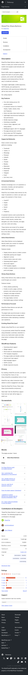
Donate (17, 632)
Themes (17, 617)
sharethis (24, 555)
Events (17, 630)
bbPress (4, 645)
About (3, 614)
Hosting (3, 620)
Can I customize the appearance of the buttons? (9, 473)
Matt (3, 643)
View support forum (6, 605)
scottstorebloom (9, 525)
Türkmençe (8, 654)
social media (23, 558)
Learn (3, 627)
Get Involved (18, 627)
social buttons (16, 558)
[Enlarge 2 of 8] (11, 417)
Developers (4, 632)
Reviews (5, 42)
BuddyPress (5, 648)
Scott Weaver (8, 530)
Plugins (17, 620)
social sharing (23, 561)
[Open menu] (25, 2)
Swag (17, 635)
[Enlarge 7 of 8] (24, 427)
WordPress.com (6, 640)
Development (6, 49)
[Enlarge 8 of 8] (24, 437)
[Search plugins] (17, 11)
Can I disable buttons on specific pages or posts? (8, 479)
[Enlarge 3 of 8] (11, 430)
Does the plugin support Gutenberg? (11, 490)
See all (25, 591)
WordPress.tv (5, 635)
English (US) (24, 552)
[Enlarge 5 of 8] (24, 405)
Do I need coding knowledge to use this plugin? (9, 502)
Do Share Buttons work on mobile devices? (7, 468)
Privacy (3, 622)
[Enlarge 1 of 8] (11, 405)
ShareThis (6, 28)
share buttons (17, 555)
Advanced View (5, 565)
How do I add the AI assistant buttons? (7, 485)
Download (5, 32)
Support (5, 53)
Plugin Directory (5, 6)
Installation (6, 46)
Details (5, 38)
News (3, 617)
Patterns (17, 622)
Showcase (18, 614)
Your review (4, 591)
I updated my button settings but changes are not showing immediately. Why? (9, 496)
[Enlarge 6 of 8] (24, 418)
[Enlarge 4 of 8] (11, 439)
